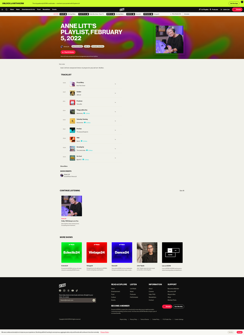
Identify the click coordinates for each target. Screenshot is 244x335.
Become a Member (173, 288)
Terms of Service (144, 319)
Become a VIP (172, 291)
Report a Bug (123, 319)
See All (182, 191)
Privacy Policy (132, 319)
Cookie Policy (155, 319)
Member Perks (172, 300)
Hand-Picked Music (77, 46)
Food (38, 9)
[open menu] (3, 9)
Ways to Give (171, 294)
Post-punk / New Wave (98, 46)
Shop (169, 297)
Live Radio (133, 288)
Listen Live (226, 9)
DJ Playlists (204, 9)
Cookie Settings (179, 319)
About (150, 288)
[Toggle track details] (115, 84)
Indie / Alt (87, 46)
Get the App (234, 3)
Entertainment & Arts (28, 9)
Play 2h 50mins (69, 52)
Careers (151, 291)
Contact (151, 300)
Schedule (186, 14)
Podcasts (215, 9)
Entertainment (115, 291)
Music (12, 9)
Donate (238, 9)
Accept (240, 332)
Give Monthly (179, 306)
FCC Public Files (166, 319)
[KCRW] (62, 287)
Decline (231, 332)
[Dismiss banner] (242, 2)
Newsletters (46, 9)
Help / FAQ (152, 294)
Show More (63, 166)
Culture (113, 297)
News (18, 9)
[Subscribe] (94, 300)
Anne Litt (63, 218)
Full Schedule (134, 297)
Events (54, 9)
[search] (7, 9)
